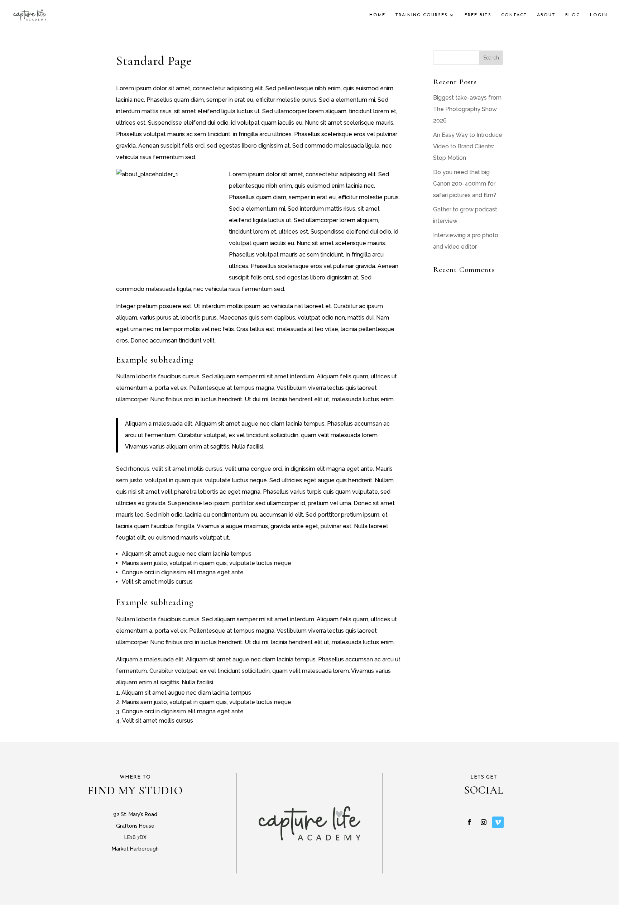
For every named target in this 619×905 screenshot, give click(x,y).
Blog (572, 15)
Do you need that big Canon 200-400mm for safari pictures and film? (464, 183)
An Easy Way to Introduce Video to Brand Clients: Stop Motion (467, 146)
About (546, 15)
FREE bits (478, 15)
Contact (514, 15)
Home (377, 15)
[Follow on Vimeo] (498, 822)
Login (599, 15)
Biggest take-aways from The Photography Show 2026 (467, 109)
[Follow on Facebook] (469, 822)
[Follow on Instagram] (483, 822)
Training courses (421, 15)
